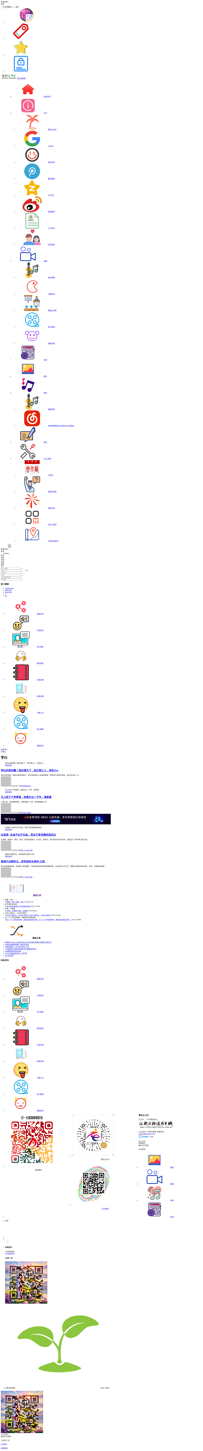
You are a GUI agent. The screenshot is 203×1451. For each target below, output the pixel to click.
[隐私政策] (21, 71)
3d (6, 596)
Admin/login (9, 588)
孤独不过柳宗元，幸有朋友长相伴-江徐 (23, 861)
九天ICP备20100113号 (147, 1134)
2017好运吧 (9, 956)
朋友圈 (25, 786)
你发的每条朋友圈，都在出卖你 (17, 944)
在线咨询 (4, 1448)
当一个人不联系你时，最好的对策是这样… (55, 920)
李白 (29, 786)
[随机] (26, 22)
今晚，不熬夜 (22, 911)
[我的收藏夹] (21, 55)
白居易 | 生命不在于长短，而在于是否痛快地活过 (28, 834)
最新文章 (37, 895)
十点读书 (26, 850)
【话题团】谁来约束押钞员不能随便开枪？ (21, 949)
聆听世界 (8, 765)
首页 (2, 749)
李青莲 (29, 812)
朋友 (31, 877)
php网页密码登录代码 (13, 951)
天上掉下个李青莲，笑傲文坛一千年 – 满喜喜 (26, 797)
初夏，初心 (20, 902)
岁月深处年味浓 (25, 906)
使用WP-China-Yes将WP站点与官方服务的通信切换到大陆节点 (28, 942)
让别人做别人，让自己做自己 (40, 915)
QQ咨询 (4, 1444)
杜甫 (31, 850)
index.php (8, 590)
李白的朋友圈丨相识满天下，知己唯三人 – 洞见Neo (29, 770)
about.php (8, 592)
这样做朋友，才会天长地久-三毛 (17, 947)
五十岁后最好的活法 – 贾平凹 (16, 953)
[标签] (21, 38)
